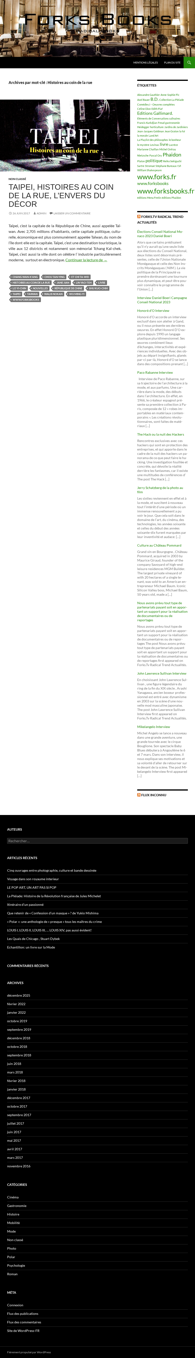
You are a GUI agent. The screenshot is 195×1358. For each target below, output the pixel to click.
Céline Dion (144, 108)
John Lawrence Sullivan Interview (161, 673)
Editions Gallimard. (155, 113)
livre (101, 282)
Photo (11, 1248)
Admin (41, 213)
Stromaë (150, 165)
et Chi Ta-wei (80, 276)
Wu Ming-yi (76, 293)
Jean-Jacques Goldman (150, 131)
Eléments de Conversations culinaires (158, 118)
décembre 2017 (18, 1098)
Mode (11, 1231)
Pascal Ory (155, 155)
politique (154, 160)
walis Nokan (53, 293)
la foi (182, 131)
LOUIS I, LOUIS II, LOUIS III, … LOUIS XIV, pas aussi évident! (49, 930)
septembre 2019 (19, 1029)
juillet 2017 (15, 1123)
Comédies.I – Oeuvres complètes (156, 104)
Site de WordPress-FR (23, 1331)
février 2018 (16, 1081)
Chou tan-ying (54, 276)
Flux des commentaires (24, 1322)
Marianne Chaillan (148, 149)
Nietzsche (143, 155)
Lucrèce (173, 144)
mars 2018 (15, 1072)
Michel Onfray (167, 149)
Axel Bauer (143, 99)
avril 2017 (14, 1149)
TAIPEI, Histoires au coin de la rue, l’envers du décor (61, 195)
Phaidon (172, 154)
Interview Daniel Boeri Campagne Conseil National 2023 (162, 300)
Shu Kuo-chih (98, 288)
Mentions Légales (145, 62)
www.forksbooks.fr (166, 191)
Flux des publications (22, 1314)
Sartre (140, 165)
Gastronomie (16, 1206)
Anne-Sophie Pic (170, 94)
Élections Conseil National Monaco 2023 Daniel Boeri (160, 234)
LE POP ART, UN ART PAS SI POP (31, 887)
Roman (12, 1274)
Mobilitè (13, 1223)
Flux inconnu (153, 795)
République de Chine (68, 288)
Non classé (17, 179)
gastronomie (172, 122)
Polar (11, 1257)
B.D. (155, 99)
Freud (161, 122)
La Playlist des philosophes (152, 139)
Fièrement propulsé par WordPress (29, 1352)
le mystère (143, 144)
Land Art (153, 135)
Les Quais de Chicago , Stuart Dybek (33, 939)
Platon (141, 161)
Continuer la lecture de (86, 260)
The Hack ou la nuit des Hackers (160, 434)
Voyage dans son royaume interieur (33, 879)
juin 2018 (14, 1064)
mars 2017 (15, 1157)
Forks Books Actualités (29, 62)
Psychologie (16, 1265)
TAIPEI (16, 293)
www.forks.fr (156, 176)
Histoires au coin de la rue (31, 282)
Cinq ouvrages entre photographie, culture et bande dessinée (51, 870)
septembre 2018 (19, 1055)
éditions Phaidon (171, 197)
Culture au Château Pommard (159, 545)
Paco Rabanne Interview (155, 372)
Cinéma (13, 1197)
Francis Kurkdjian (147, 122)
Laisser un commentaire (72, 213)
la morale (142, 135)
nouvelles (40, 288)
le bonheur (175, 139)
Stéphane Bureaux (166, 165)
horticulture (157, 127)
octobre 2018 (17, 1047)
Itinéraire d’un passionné (25, 904)
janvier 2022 (16, 1012)
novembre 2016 (18, 1166)
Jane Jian (63, 282)
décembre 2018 (18, 1038)
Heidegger (143, 127)
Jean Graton (172, 131)
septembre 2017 (19, 1115)
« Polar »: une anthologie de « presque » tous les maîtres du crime (54, 922)
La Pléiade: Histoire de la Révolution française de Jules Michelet (54, 896)
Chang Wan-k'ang (25, 276)
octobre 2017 (17, 1106)
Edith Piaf (157, 108)
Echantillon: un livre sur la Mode (31, 947)
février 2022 (16, 1004)
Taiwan (32, 293)
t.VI (179, 165)
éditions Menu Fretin (149, 197)
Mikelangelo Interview (153, 727)
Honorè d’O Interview (153, 310)
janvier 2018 (16, 1089)
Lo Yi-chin (19, 288)
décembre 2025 (18, 995)
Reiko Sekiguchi (172, 161)
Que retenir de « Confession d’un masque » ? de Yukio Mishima (52, 913)
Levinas (154, 144)
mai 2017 (14, 1140)
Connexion (15, 1305)
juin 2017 (14, 1132)
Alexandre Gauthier (148, 94)
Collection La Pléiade (171, 99)
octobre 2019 (17, 1021)
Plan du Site (172, 62)
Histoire (13, 1214)
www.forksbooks (26, 299)
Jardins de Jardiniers (176, 127)
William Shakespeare (149, 170)
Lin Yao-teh (84, 282)
